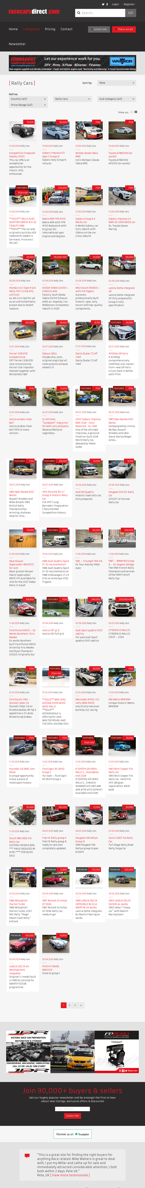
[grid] (136, 112)
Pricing (50, 29)
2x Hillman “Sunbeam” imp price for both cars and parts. (55, 423)
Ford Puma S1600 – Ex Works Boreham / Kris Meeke (22, 634)
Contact (66, 29)
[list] (131, 112)
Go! (130, 13)
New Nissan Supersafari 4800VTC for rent (21, 565)
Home (13, 29)
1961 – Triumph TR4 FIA (89, 561)
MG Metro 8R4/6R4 (119, 699)
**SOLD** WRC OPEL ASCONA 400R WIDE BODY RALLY (54, 703)
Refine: (13, 94)
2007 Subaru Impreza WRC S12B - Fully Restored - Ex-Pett (88, 423)
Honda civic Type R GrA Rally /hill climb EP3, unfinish (22, 291)
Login (115, 4)
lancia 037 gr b (50, 630)
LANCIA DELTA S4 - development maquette (19, 970)
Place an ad (125, 29)
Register (129, 4)
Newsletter (17, 44)
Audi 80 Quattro (85, 492)
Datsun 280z (49, 353)
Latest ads (100, 29)
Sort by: (87, 83)
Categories (31, 29)
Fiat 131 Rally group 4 (54, 837)
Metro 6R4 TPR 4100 (54, 218)
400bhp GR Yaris (118, 353)
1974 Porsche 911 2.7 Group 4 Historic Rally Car (55, 495)
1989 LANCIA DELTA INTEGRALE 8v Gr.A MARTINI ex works (86, 904)
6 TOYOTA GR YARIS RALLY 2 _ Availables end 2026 (87, 772)
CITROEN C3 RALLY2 (119, 630)
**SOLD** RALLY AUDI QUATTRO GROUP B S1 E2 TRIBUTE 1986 (22, 222)
